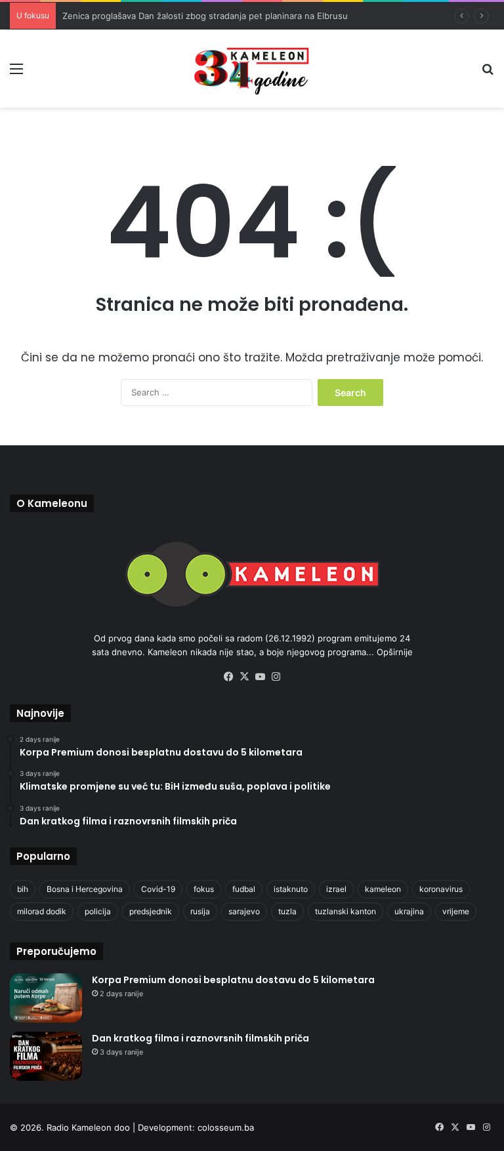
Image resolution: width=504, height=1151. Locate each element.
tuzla (287, 911)
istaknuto (291, 889)
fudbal (243, 889)
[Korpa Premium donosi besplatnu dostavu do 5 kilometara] (46, 997)
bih (22, 889)
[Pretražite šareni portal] (487, 73)
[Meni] (16, 73)
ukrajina (409, 911)
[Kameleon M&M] (252, 68)
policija (98, 911)
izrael (336, 889)
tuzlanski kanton (345, 911)
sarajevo (244, 911)
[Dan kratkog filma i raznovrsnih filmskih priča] (46, 1056)
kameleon (383, 889)
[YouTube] (260, 677)
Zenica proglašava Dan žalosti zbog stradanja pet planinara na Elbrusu (205, 15)
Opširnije (395, 652)
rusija (200, 911)
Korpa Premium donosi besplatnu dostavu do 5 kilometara (233, 979)
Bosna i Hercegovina (85, 889)
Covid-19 (158, 889)
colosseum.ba (226, 1127)
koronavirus (441, 889)
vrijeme (455, 911)
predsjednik (150, 911)
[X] (244, 677)
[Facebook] (228, 677)
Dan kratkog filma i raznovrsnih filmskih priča (200, 1038)
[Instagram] (276, 677)
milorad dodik (41, 911)
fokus (204, 889)
